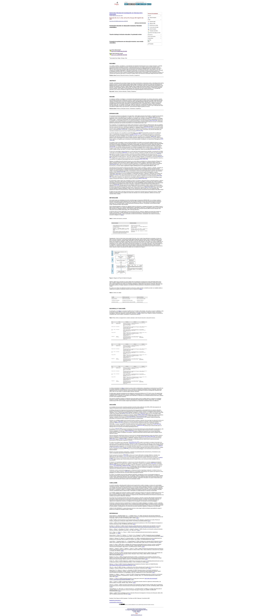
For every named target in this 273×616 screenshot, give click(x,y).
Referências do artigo (154, 25)
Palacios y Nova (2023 (119, 422)
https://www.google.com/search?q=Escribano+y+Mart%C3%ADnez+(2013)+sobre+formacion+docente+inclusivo (132, 527)
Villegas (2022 (125, 454)
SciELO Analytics (153, 17)
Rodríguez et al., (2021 (133, 443)
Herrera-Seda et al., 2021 (114, 164)
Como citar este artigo (154, 27)
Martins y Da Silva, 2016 (123, 129)
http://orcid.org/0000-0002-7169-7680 (119, 54)
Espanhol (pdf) (152, 21)
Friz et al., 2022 (112, 146)
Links (137, 517)
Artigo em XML (152, 23)
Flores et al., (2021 (118, 428)
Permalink (151, 43)
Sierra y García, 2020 (153, 120)
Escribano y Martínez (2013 (142, 414)
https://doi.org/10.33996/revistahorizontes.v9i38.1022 (118, 21)
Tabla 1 (122, 214)
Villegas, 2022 (153, 136)
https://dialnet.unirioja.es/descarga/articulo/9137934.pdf (120, 565)
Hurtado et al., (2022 (122, 438)
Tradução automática (154, 30)
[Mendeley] (148, 40)
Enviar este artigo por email (155, 32)
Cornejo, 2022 (116, 184)
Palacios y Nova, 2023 (149, 187)
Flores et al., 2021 (139, 130)
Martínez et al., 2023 (133, 135)
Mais (150, 40)
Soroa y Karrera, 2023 (117, 174)
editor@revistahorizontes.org (136, 614)
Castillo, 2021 (124, 152)
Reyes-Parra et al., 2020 (148, 126)
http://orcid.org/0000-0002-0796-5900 (119, 51)
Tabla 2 (140, 289)
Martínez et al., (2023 (140, 425)
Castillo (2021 (142, 413)
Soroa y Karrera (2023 (117, 465)
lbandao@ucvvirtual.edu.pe (115, 600)
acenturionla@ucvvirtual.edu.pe (115, 602)
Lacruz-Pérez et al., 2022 (117, 447)
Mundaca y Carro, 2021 (121, 171)
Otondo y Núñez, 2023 (144, 158)
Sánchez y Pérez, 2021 (143, 178)
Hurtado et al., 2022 (137, 133)
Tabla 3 (119, 311)
